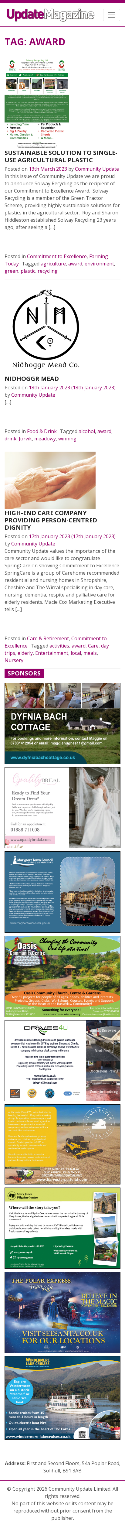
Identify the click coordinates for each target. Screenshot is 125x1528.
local (76, 653)
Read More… (25, 241)
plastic (28, 271)
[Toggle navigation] (111, 15)
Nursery (14, 660)
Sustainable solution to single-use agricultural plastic (61, 156)
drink (10, 438)
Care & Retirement (48, 638)
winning (67, 438)
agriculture (53, 263)
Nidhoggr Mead (32, 378)
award (75, 263)
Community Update (97, 169)
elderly (25, 653)
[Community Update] (50, 15)
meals (90, 653)
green (11, 271)
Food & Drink (42, 431)
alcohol (87, 431)
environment (99, 263)
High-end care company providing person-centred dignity (51, 520)
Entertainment (51, 653)
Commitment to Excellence (57, 256)
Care (93, 645)
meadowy (45, 438)
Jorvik (25, 438)
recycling (48, 271)
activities (59, 645)
